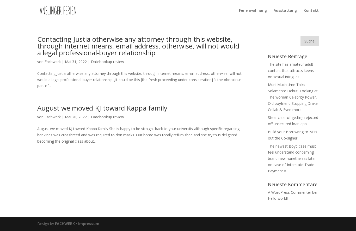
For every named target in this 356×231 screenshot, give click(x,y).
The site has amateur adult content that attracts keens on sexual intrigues (291, 70)
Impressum (88, 223)
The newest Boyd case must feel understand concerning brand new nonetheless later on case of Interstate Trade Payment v (292, 158)
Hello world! (278, 198)
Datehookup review (107, 61)
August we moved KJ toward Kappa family (102, 108)
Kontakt (311, 11)
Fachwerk (53, 61)
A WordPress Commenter (289, 192)
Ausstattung (285, 11)
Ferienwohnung (253, 11)
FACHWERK (65, 223)
